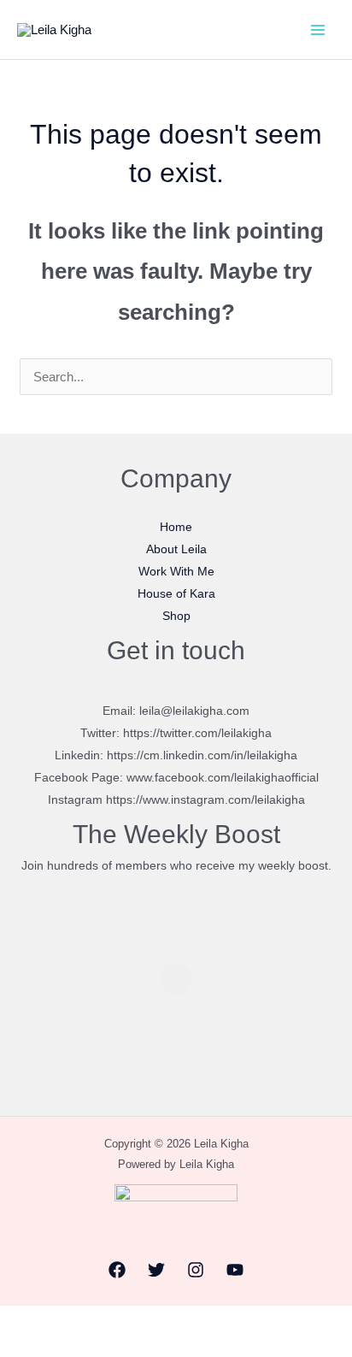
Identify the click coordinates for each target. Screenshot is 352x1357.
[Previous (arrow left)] (18, 1347)
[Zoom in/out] (18, 1322)
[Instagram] (195, 1269)
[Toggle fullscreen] (57, 1322)
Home (176, 527)
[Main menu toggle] (317, 29)
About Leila (176, 549)
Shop (176, 615)
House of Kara (176, 593)
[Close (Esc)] (136, 1322)
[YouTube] (234, 1269)
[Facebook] (117, 1269)
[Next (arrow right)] (57, 1347)
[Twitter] (156, 1269)
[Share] (96, 1322)
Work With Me (176, 571)
